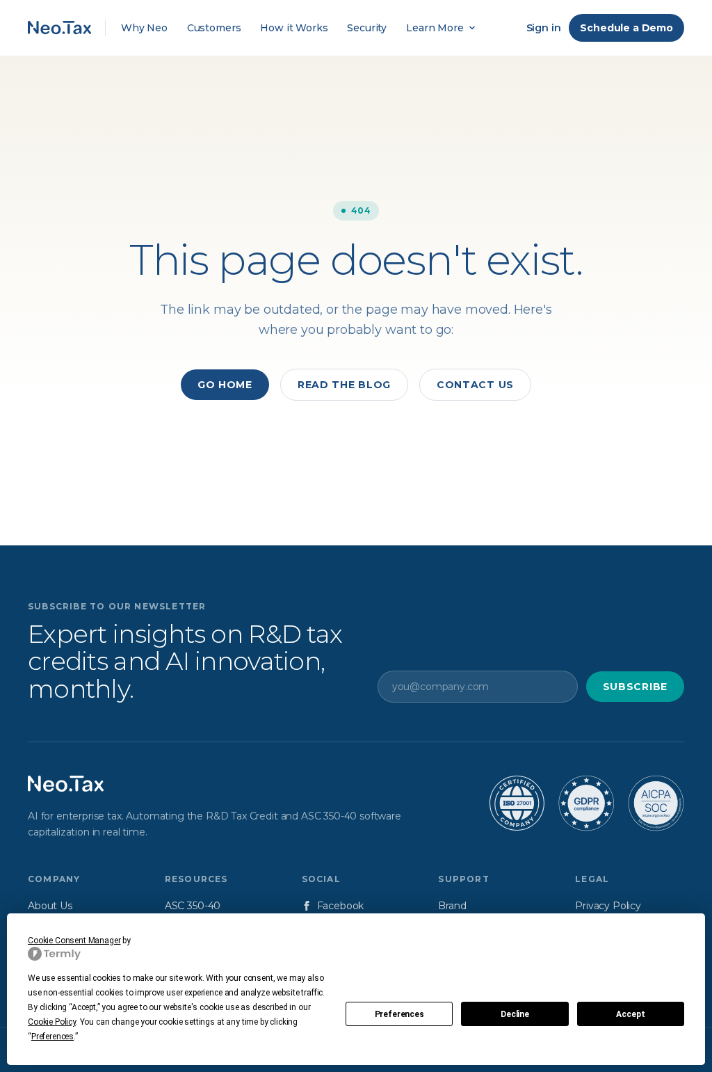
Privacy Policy (608, 905)
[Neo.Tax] (66, 784)
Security (367, 28)
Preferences (399, 1014)
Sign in (543, 28)
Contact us (475, 384)
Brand (452, 905)
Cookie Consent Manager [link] (74, 940)
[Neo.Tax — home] (59, 28)
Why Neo (144, 28)
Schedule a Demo (626, 28)
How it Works (293, 28)
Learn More (434, 28)
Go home (224, 384)
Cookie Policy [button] (52, 1022)
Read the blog (344, 384)
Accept (630, 1014)
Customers (214, 28)
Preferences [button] (52, 1036)
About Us (50, 905)
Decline (515, 1014)
